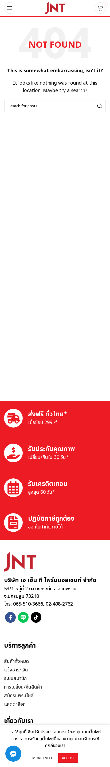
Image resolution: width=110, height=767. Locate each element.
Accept (68, 758)
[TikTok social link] (36, 617)
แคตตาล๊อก (15, 704)
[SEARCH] (100, 106)
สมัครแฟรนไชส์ (19, 695)
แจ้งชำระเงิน (16, 670)
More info (42, 758)
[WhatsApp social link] (23, 617)
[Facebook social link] (10, 617)
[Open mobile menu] (9, 8)
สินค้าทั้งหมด (16, 661)
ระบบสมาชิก (15, 678)
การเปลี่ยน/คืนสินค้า (23, 687)
